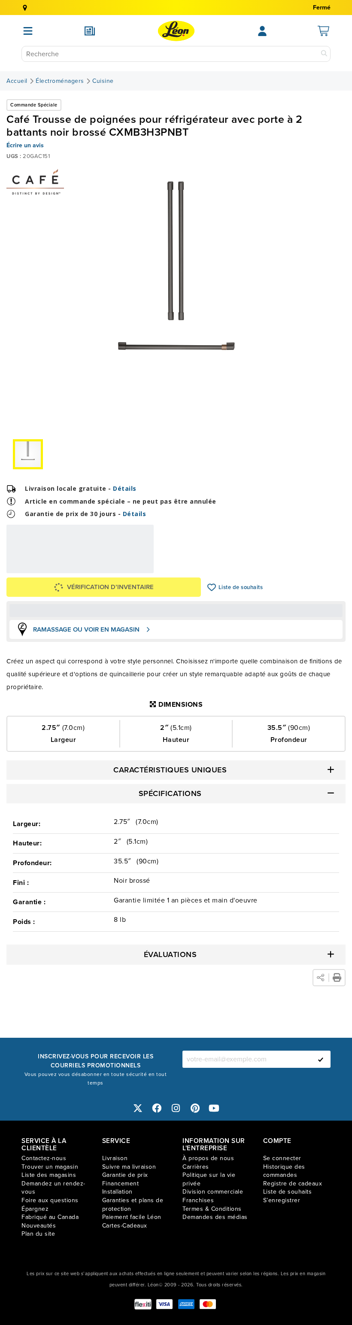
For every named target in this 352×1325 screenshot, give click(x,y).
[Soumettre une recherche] (324, 54)
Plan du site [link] (38, 1233)
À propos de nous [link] (208, 1158)
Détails (125, 488)
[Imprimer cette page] (337, 977)
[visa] (164, 1304)
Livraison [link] (115, 1158)
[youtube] (214, 1108)
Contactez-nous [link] (43, 1158)
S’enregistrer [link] (281, 1200)
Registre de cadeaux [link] (292, 1183)
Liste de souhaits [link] (287, 1191)
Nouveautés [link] (38, 1225)
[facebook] (157, 1108)
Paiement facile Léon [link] (131, 1217)
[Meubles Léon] (176, 31)
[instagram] (176, 1108)
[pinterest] (195, 1108)
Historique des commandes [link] (284, 1171)
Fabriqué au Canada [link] (50, 1217)
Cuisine (103, 81)
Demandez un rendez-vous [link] (53, 1188)
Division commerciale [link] (212, 1191)
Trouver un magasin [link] (49, 1166)
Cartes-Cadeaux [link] (124, 1225)
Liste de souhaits (211, 587)
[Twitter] (137, 1108)
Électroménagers (60, 81)
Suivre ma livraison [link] (129, 1166)
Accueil (16, 81)
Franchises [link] (198, 1200)
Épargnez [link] (35, 1208)
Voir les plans (125, 567)
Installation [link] (117, 1191)
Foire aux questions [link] (50, 1200)
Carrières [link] (195, 1166)
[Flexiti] (143, 1304)
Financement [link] (120, 1183)
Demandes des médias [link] (215, 1217)
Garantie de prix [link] (125, 1174)
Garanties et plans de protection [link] (133, 1204)
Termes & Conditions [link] (212, 1208)
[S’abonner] (320, 1059)
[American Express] (186, 1304)
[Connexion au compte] (262, 30)
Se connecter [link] (282, 1158)
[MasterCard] (207, 1304)
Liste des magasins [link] (48, 1174)
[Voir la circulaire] (89, 31)
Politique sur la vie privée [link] (208, 1179)
